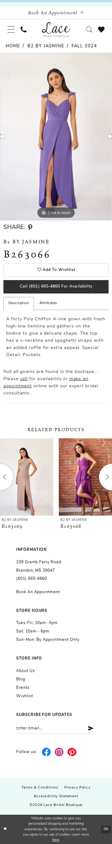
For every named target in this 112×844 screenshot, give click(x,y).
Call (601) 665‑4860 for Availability (56, 286)
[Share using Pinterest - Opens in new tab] (30, 227)
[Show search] (89, 29)
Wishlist (24, 696)
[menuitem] (10, 29)
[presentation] (26, 477)
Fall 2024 (84, 46)
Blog (20, 679)
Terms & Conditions (39, 787)
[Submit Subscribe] (89, 728)
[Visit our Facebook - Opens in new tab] (46, 752)
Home (13, 46)
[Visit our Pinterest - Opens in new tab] (72, 752)
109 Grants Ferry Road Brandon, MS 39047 (38, 566)
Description (18, 303)
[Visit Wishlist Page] (101, 29)
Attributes (48, 303)
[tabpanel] (56, 136)
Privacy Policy (77, 787)
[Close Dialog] (5, 829)
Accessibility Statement (56, 796)
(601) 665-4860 (31, 579)
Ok (106, 829)
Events (23, 688)
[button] (10, 29)
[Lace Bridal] (56, 29)
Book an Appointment (38, 592)
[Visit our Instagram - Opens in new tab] (59, 752)
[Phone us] (24, 29)
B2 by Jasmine (45, 46)
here (55, 840)
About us (25, 671)
